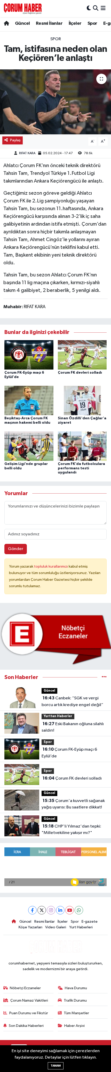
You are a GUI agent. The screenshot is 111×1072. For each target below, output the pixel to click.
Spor (92, 23)
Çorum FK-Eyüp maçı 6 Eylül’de (69, 752)
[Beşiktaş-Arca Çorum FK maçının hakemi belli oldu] (28, 400)
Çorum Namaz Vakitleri (29, 1000)
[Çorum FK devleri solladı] (82, 355)
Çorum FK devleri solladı (80, 372)
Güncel (22, 23)
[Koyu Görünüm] (89, 8)
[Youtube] (69, 910)
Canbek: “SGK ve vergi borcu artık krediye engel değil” (72, 701)
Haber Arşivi (74, 1026)
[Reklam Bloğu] (55, 638)
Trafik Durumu (75, 1000)
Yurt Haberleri (81, 927)
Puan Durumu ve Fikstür (28, 1013)
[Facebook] (32, 910)
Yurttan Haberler (58, 716)
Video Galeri (55, 927)
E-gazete (90, 921)
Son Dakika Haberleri (26, 1026)
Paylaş (15, 140)
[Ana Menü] (103, 8)
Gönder (15, 549)
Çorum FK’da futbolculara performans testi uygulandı (81, 468)
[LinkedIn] (60, 910)
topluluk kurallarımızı (51, 566)
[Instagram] (51, 910)
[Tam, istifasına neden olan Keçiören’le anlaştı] (55, 101)
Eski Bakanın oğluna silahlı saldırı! (73, 727)
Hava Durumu (76, 988)
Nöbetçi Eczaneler (25, 988)
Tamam (56, 1065)
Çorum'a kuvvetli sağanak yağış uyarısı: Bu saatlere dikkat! (73, 804)
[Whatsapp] (79, 910)
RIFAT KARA (27, 153)
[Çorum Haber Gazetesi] (22, 8)
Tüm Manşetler (76, 1013)
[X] (41, 910)
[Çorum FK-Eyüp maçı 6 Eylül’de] (28, 355)
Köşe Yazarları (30, 927)
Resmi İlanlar (49, 23)
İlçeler (75, 23)
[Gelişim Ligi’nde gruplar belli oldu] (28, 446)
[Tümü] (104, 677)
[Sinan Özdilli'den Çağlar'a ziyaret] (82, 400)
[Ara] (95, 8)
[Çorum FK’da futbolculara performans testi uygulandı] (82, 446)
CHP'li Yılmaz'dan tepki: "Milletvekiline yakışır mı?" (71, 829)
